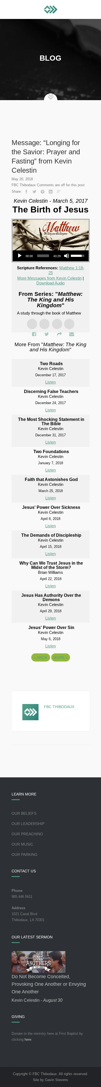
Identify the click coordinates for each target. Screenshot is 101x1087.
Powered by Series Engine (51, 672)
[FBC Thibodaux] (50, 9)
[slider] (43, 255)
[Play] (19, 255)
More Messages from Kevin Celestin (49, 278)
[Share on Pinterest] (42, 191)
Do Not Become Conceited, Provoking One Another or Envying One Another (49, 984)
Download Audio (50, 283)
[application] (51, 255)
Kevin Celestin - (37, 1000)
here (28, 1039)
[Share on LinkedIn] (50, 191)
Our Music (22, 844)
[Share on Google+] (58, 191)
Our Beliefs (24, 813)
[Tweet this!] (34, 191)
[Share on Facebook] (26, 191)
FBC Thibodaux (59, 707)
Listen (50, 382)
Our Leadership (28, 823)
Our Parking (24, 854)
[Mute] (66, 255)
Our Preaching (27, 834)
